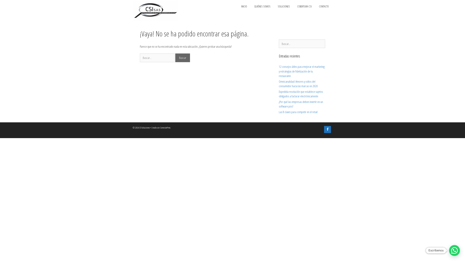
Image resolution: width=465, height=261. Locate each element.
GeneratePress (165, 127)
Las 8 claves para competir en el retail (298, 112)
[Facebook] (327, 129)
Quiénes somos (262, 6)
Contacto (324, 6)
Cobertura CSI (304, 6)
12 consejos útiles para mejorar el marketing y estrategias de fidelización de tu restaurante (302, 71)
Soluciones (284, 6)
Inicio (244, 6)
